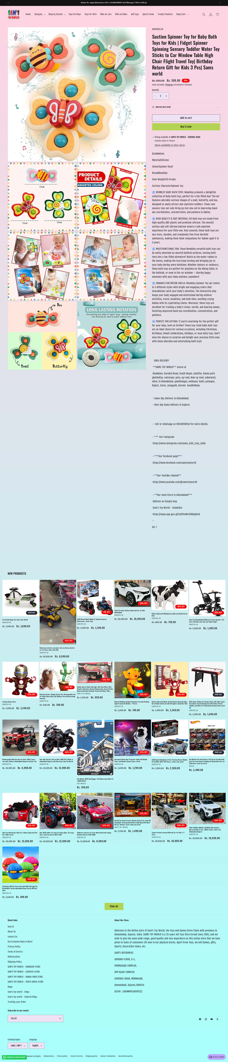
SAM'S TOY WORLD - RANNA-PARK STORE (25, 976)
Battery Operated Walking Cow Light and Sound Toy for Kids (170, 615)
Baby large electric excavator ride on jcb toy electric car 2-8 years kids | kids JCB (57, 649)
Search (11, 926)
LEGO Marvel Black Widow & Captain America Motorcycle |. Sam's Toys (92, 620)
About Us (12, 931)
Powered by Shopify (33, 1056)
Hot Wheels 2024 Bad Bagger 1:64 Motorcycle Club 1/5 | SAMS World (95, 780)
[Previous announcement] (8, 3)
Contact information (108, 1056)
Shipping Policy (15, 961)
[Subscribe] (59, 1018)
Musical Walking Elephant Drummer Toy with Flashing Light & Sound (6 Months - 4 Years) (131, 703)
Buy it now (186, 126)
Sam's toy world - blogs (18, 992)
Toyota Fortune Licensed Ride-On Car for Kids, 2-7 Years (168, 834)
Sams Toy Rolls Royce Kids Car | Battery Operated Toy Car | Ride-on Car (19, 834)
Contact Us (12, 936)
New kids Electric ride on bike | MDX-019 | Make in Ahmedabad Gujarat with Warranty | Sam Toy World (56, 761)
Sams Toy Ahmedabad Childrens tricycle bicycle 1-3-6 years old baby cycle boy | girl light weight (206, 621)
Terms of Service (15, 951)
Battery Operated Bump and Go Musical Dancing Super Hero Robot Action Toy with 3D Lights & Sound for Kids (170, 703)
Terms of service (77, 1056)
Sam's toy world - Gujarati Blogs (22, 997)
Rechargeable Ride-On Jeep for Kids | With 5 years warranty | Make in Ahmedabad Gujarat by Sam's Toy (19, 761)
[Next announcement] (220, 3)
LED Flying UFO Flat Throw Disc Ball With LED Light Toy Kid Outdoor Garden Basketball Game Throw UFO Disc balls (20, 889)
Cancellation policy (126, 1056)
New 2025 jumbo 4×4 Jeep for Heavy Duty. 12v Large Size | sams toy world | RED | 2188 (57, 834)
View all (114, 906)
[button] (40, 14)
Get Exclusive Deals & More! (20, 941)
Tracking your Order (17, 1002)
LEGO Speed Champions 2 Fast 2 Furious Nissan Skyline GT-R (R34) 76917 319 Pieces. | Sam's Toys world (169, 761)
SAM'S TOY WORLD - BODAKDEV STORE (24, 966)
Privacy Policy (14, 946)
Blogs (10, 987)
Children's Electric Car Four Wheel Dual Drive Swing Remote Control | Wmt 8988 (94, 834)
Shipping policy (91, 1056)
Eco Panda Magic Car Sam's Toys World (15, 620)
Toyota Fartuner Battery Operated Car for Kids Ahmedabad (129, 612)
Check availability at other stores (170, 145)
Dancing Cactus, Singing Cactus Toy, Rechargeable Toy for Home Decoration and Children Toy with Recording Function (57, 697)
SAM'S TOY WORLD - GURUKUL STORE (24, 972)
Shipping (169, 85)
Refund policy (14, 956)
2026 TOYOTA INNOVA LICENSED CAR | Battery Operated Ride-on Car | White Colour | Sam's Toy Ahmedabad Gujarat (205, 830)
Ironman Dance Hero (9, 702)
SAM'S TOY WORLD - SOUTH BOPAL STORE (25, 981)
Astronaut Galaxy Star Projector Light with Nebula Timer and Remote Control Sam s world (130, 761)
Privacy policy (62, 1056)
